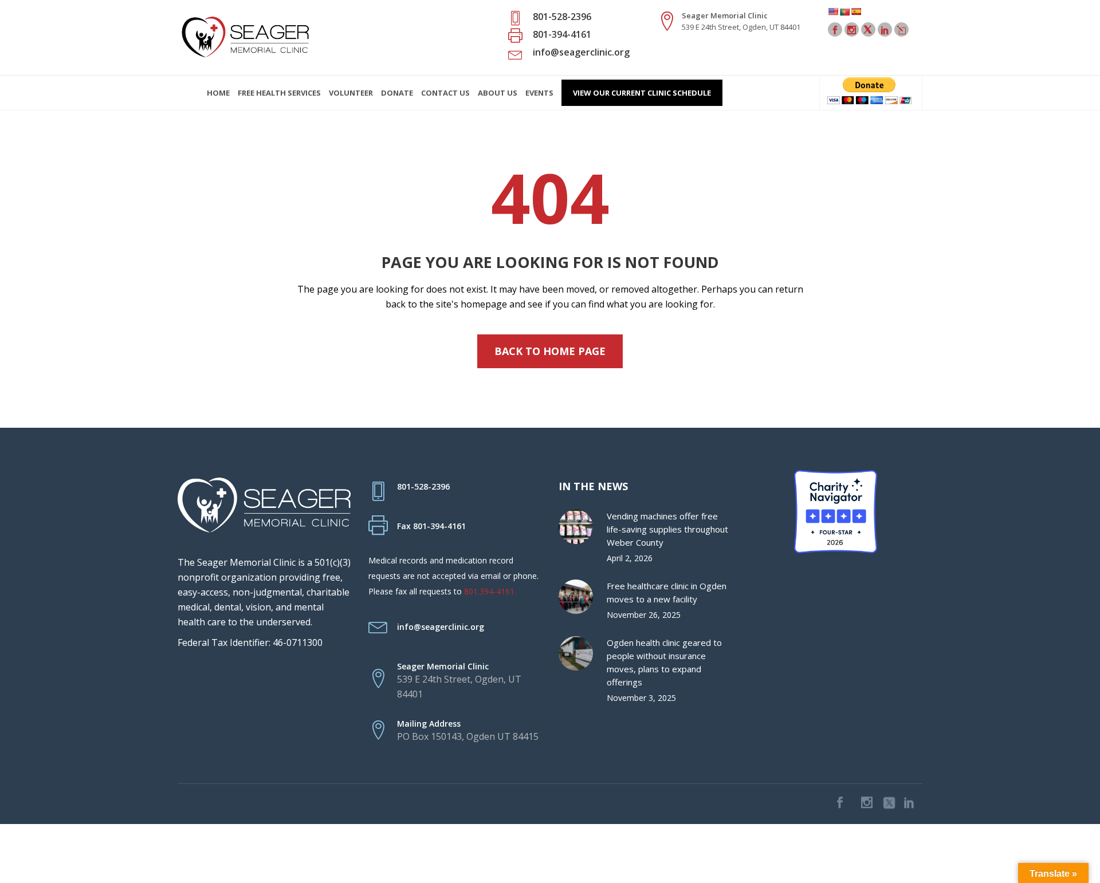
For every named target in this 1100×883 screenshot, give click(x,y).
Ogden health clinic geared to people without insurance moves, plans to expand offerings (664, 662)
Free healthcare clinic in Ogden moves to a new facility (666, 592)
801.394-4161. (490, 591)
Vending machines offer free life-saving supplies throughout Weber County (667, 529)
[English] (833, 11)
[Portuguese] (844, 11)
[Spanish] (856, 11)
